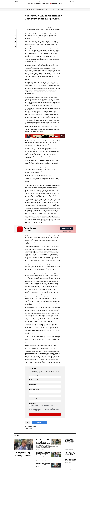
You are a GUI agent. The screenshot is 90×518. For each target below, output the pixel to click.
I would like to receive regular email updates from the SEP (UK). (44, 405)
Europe (30, 428)
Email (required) (32, 384)
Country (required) (33, 398)
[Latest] (17, 7)
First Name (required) (33, 375)
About (73, 1)
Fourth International (31, 9)
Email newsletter (32, 403)
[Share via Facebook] (15, 30)
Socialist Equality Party (40, 9)
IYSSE (46, 9)
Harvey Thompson (28, 23)
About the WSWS (51, 9)
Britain (27, 428)
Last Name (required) (33, 379)
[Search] (75, 7)
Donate (61, 9)
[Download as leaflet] (15, 44)
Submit (45, 414)
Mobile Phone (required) (34, 389)
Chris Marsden (34, 23)
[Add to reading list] (15, 46)
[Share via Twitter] (15, 33)
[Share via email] (15, 41)
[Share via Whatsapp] (15, 35)
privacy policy (40, 410)
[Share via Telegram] (15, 38)
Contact (69, 1)
